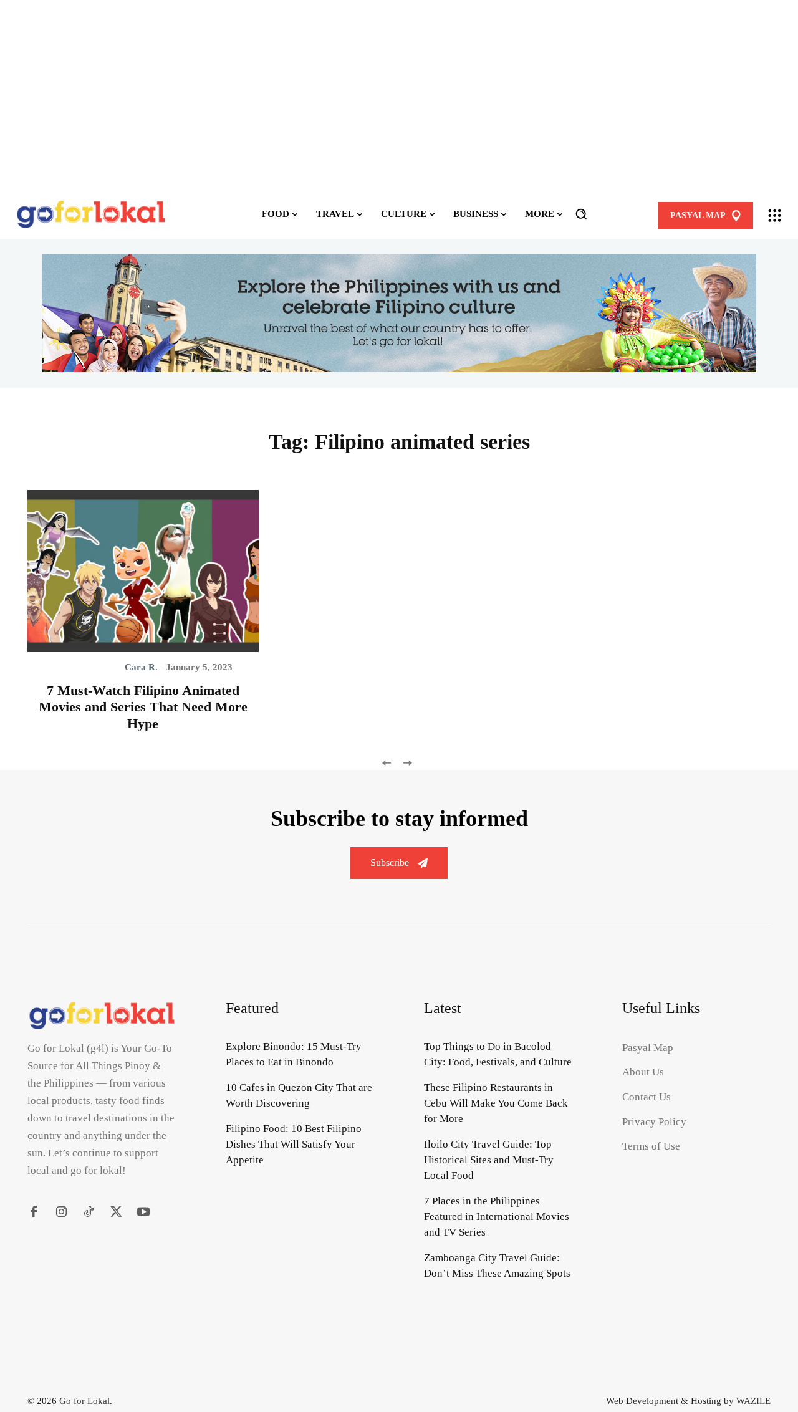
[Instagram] (61, 1212)
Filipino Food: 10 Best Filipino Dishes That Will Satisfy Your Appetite (294, 1144)
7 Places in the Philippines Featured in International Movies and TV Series (496, 1216)
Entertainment (82, 667)
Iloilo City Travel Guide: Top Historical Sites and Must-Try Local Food (489, 1159)
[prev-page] (387, 762)
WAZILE (753, 1401)
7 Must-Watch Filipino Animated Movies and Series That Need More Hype (143, 707)
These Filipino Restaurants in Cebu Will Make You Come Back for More (496, 1103)
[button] (581, 213)
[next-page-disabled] (407, 762)
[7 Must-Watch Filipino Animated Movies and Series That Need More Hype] (143, 570)
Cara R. (141, 667)
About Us (643, 1072)
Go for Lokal (84, 1401)
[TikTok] (88, 1212)
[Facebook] (33, 1212)
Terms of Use (651, 1146)
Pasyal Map (647, 1048)
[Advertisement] (399, 95)
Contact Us (646, 1097)
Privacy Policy (654, 1122)
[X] (116, 1212)
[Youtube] (143, 1212)
